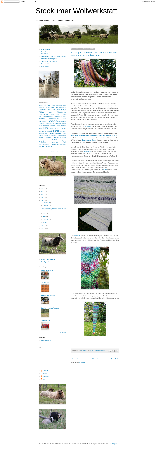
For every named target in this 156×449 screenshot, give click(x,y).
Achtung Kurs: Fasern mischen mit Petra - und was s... (54, 209)
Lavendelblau (50, 123)
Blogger (114, 444)
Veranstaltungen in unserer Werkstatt (53, 56)
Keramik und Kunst (89, 140)
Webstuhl (42, 142)
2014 (43, 226)
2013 (43, 228)
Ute (44, 379)
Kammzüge (53, 121)
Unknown (46, 376)
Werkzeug (55, 142)
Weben (54, 140)
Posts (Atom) (83, 362)
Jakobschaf (42, 121)
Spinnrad (41, 133)
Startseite (95, 359)
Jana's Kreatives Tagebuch (50, 308)
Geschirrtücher (43, 114)
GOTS (58, 114)
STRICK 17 (45, 283)
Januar (45, 222)
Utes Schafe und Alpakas (49, 59)
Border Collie (58, 105)
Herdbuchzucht (54, 118)
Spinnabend (48, 131)
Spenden (41, 131)
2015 (43, 200)
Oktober (46, 205)
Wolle (64, 142)
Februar (46, 219)
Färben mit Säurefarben (52, 112)
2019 (43, 188)
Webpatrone (63, 140)
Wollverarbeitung (44, 144)
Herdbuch (42, 118)
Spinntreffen (45, 66)
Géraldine (46, 370)
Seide (40, 128)
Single (51, 128)
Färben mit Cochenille (58, 107)
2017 (43, 194)
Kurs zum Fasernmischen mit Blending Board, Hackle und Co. (94, 135)
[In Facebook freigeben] (115, 351)
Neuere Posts (76, 359)
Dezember (46, 203)
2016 (43, 197)
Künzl (105, 170)
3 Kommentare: (100, 350)
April (44, 216)
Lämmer (41, 123)
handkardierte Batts (60, 116)
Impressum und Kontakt (49, 61)
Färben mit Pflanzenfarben (52, 109)
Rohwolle (46, 125)
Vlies (47, 140)
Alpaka (41, 105)
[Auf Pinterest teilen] (117, 351)
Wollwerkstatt (46, 146)
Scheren (63, 125)
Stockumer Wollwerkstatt (76, 11)
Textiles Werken (46, 340)
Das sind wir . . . (46, 64)
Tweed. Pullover (45, 138)
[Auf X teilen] (113, 351)
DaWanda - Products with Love (58, 151)
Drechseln (41, 107)
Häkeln (64, 114)
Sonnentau (87, 151)
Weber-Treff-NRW (47, 270)
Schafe (52, 125)
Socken (56, 128)
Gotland (52, 114)
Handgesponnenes (46, 116)
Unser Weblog (45, 49)
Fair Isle (47, 107)
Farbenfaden (45, 321)
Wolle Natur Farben (48, 295)
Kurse (64, 121)
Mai (44, 213)
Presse (40, 125)
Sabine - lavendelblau (48, 259)
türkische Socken (61, 135)
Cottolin (64, 105)
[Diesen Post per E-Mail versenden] (109, 351)
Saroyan (77, 235)
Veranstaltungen (60, 138)
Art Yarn (47, 105)
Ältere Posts (114, 359)
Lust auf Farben (46, 343)
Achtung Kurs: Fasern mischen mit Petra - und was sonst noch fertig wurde (94, 54)
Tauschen (53, 135)
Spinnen (55, 131)
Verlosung (41, 140)
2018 (43, 191)
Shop (45, 128)
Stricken (58, 133)
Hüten (64, 118)
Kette (60, 121)
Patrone (64, 123)
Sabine (45, 373)
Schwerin (88, 126)
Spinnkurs (63, 131)
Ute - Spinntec (45, 262)
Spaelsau (63, 128)
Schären (58, 125)
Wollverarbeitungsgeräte (59, 144)
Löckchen (58, 123)
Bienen (53, 105)
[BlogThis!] (111, 351)
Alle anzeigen (63, 332)
